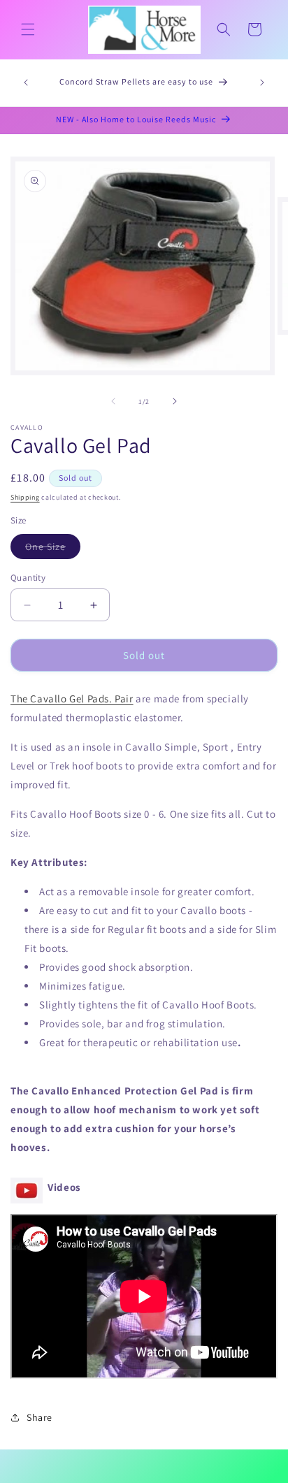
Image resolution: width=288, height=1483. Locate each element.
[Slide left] (113, 401)
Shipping (25, 497)
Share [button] (39, 1417)
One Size (52, 549)
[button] (28, 29)
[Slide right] (174, 401)
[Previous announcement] (25, 82)
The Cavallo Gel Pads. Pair (72, 698)
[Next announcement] (262, 82)
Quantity (27, 578)
